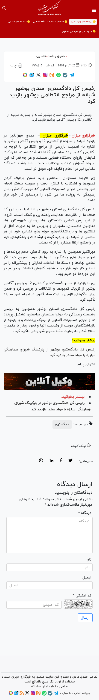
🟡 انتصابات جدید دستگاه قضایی (50, 22)
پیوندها (86, 693)
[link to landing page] (50, 8)
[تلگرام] (72, 76)
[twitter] (70, 461)
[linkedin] (51, 461)
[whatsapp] (41, 461)
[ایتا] (52, 76)
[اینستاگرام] (45, 76)
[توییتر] (38, 76)
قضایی (41, 56)
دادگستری (62, 424)
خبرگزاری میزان (83, 135)
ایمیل (86, 577)
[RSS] (22, 694)
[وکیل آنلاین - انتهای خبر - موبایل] (49, 381)
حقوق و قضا (56, 56)
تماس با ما (74, 693)
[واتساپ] (58, 76)
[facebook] (61, 461)
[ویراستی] (31, 76)
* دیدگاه (84, 513)
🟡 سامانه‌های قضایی (19, 22)
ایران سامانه (39, 686)
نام (89, 559)
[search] (4, 8)
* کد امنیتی (82, 595)
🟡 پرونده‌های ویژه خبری (83, 22)
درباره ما (63, 693)
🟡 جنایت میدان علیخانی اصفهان (78, 31)
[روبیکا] (25, 76)
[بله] (65, 77)
